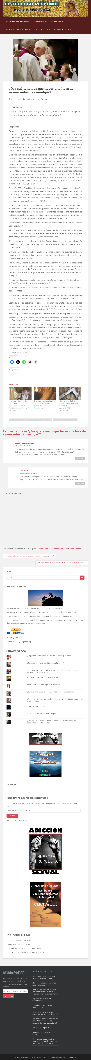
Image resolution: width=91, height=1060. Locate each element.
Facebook (11, 784)
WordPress (72, 1058)
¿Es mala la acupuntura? (36, 706)
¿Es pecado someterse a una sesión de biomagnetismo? (49, 656)
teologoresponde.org (31, 608)
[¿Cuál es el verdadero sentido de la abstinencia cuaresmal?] (70, 393)
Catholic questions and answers (19, 940)
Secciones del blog (43, 30)
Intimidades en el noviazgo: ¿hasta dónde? (43, 684)
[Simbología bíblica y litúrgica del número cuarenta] (45, 393)
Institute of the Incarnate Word (18, 944)
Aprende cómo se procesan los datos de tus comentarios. (59, 549)
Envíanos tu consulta (62, 30)
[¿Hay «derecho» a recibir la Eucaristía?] (20, 393)
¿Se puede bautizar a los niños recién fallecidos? (45, 663)
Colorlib (53, 1058)
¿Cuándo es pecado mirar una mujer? (41, 713)
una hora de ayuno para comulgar (65, 420)
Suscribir (12, 816)
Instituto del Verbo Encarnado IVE (19, 30)
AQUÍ (69, 616)
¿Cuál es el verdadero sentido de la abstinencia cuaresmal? (68, 403)
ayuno (12, 420)
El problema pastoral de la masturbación (42, 677)
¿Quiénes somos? (57, 21)
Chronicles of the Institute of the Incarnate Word (25, 952)
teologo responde (45, 420)
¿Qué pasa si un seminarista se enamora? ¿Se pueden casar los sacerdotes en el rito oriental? (51, 722)
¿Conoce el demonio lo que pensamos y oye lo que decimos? (50, 692)
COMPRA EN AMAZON (40, 21)
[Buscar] (82, 578)
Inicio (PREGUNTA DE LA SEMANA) (17, 21)
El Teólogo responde (32, 99)
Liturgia (46, 99)
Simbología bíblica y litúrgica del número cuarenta (44, 402)
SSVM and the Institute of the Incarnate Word (24, 948)
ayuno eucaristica (22, 420)
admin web (24, 471)
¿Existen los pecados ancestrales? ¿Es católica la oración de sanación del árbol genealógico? (55, 700)
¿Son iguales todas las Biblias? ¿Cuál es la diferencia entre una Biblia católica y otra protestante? (53, 671)
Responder (80, 459)
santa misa (33, 420)
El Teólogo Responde (22, 1058)
